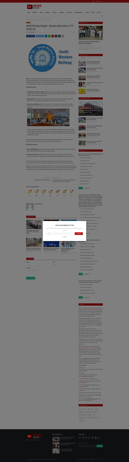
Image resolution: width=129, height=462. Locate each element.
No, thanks (64, 236)
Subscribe (79, 233)
